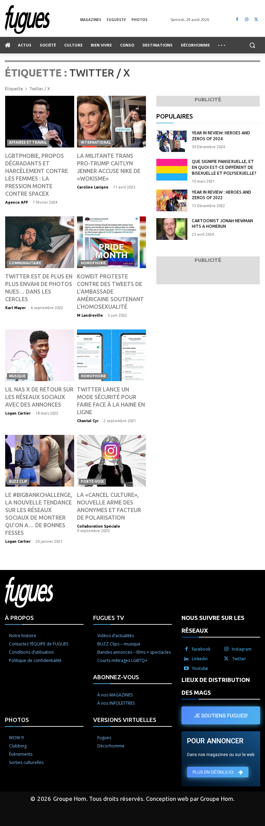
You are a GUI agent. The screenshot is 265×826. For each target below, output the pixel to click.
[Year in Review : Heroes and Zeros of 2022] (171, 200)
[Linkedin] (186, 659)
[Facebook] (237, 19)
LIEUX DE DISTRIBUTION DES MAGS (215, 686)
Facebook (201, 649)
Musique (17, 376)
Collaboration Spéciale (98, 526)
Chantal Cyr (88, 421)
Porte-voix (92, 481)
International (96, 142)
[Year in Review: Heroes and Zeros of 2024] (171, 141)
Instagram (242, 649)
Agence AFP (16, 202)
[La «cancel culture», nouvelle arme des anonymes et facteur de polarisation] (111, 461)
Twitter (239, 658)
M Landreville (90, 315)
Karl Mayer (15, 308)
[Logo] (42, 19)
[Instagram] (247, 19)
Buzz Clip (18, 481)
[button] (252, 45)
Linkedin (200, 658)
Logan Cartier (18, 413)
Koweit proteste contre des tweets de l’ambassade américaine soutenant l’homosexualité (110, 291)
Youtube (200, 668)
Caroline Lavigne (92, 187)
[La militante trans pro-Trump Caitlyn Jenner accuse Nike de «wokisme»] (111, 121)
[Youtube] (186, 668)
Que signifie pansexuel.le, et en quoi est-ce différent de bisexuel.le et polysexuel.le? (224, 167)
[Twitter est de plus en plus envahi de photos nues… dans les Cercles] (39, 242)
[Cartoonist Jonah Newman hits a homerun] (171, 229)
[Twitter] (256, 19)
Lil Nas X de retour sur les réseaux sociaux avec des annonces (39, 397)
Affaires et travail (28, 142)
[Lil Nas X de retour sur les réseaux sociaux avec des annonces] (39, 355)
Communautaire (25, 263)
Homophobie (93, 263)
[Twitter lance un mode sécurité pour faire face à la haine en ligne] (111, 355)
